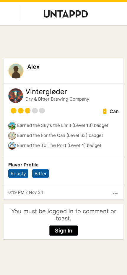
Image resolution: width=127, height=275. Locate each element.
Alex (33, 66)
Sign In (63, 230)
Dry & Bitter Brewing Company (57, 99)
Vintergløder (46, 91)
